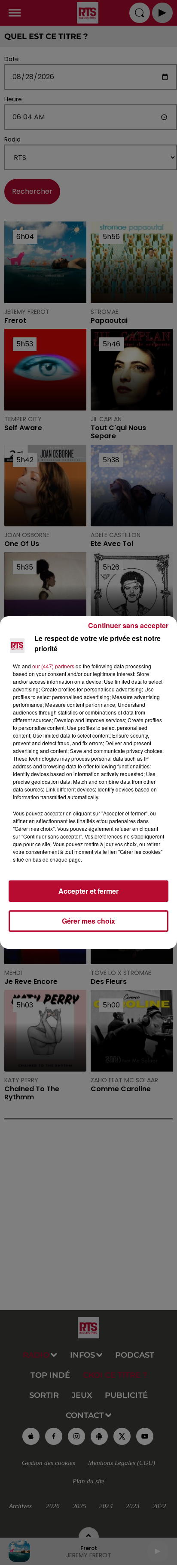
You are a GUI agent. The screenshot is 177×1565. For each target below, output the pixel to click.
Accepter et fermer (88, 891)
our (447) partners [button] (53, 666)
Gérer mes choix (88, 921)
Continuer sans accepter (128, 625)
